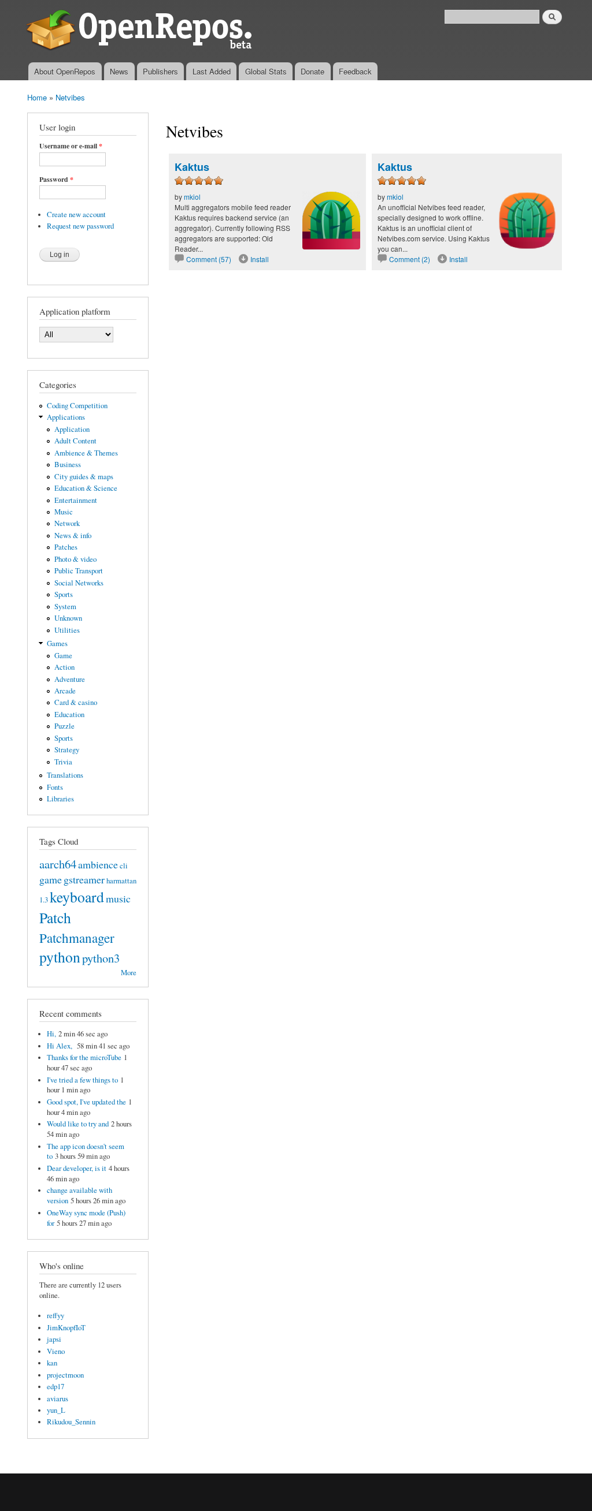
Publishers (160, 71)
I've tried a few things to (82, 1080)
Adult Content (75, 441)
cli (124, 866)
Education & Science (85, 488)
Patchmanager (76, 937)
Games (57, 643)
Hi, (51, 1034)
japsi (54, 1339)
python (59, 957)
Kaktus (192, 166)
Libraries (60, 799)
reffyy (55, 1315)
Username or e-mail (70, 146)
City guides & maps (83, 477)
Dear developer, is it (76, 1168)
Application (72, 429)
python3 (101, 958)
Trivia (63, 762)
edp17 (55, 1386)
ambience (98, 864)
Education (69, 714)
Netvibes (70, 97)
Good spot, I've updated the (86, 1102)
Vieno (56, 1351)
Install (259, 259)
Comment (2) (409, 259)
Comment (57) (208, 259)
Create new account (76, 214)
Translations (65, 775)
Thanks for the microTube (84, 1057)
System (65, 606)
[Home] (141, 31)
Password (56, 179)
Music (63, 512)
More (128, 973)
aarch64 (57, 864)
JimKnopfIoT (66, 1328)
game (50, 879)
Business (67, 464)
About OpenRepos (64, 71)
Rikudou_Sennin (71, 1422)
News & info (72, 535)
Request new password (80, 226)
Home (37, 97)
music (118, 898)
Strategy (66, 750)
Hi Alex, (61, 1046)
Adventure (69, 679)
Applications (66, 417)
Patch (55, 917)
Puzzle (64, 726)
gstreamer (84, 879)
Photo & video (75, 559)
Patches (65, 547)
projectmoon (65, 1375)
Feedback (355, 71)
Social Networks (78, 583)
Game (63, 656)
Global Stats (266, 71)
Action (64, 667)
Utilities (67, 630)
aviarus (57, 1399)
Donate (312, 71)
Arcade (65, 691)
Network (67, 523)
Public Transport (78, 571)
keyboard (77, 896)
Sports (63, 594)
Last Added (212, 71)
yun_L (56, 1410)
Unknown (68, 618)
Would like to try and (78, 1124)
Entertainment (75, 500)
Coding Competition (77, 406)
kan (52, 1363)
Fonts (55, 787)
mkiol (192, 197)
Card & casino (75, 702)
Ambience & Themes (86, 453)
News (119, 71)
